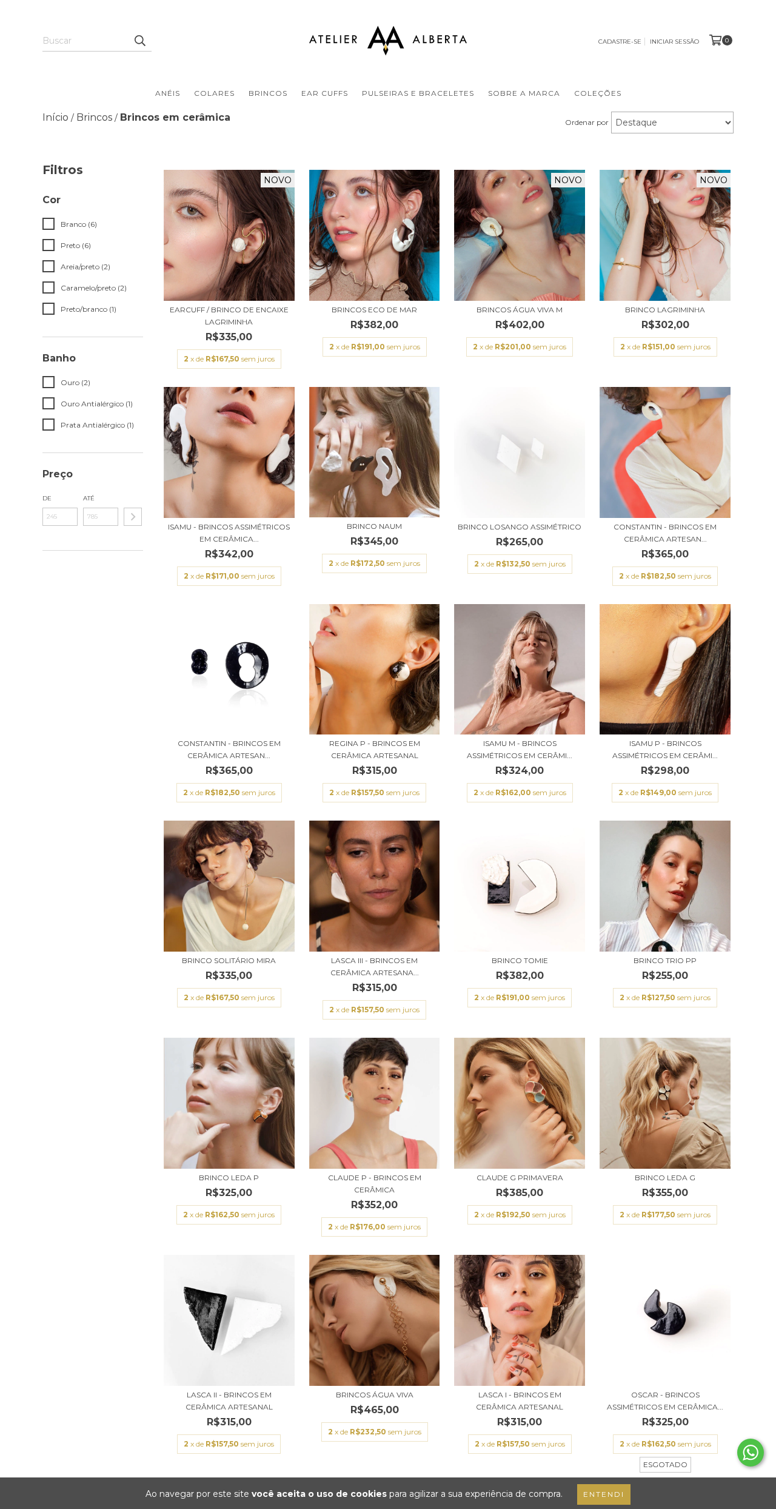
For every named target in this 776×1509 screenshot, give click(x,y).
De (47, 498)
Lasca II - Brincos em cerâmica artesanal (229, 1400)
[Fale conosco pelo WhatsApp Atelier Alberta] (750, 1453)
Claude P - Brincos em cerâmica (374, 1183)
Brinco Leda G (665, 1177)
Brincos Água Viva (374, 1394)
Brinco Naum (374, 526)
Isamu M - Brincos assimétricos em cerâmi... (519, 749)
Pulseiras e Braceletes (418, 93)
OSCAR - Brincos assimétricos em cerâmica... (665, 1400)
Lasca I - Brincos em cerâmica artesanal (519, 1400)
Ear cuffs (324, 93)
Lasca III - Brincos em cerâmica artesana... (374, 966)
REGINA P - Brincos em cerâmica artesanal (374, 749)
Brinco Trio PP (665, 960)
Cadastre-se (619, 41)
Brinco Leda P (229, 1177)
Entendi (603, 1494)
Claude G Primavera (520, 1177)
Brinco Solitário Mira (229, 960)
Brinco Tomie (520, 960)
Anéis (167, 93)
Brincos (268, 93)
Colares (214, 93)
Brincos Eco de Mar (374, 309)
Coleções (597, 93)
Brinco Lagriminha (665, 309)
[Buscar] (139, 41)
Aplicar (133, 517)
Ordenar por (587, 122)
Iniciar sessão (674, 41)
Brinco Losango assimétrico (519, 526)
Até (89, 498)
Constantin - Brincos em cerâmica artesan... (665, 532)
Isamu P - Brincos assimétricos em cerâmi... (665, 749)
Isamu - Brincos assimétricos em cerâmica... (229, 532)
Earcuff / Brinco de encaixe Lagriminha (229, 315)
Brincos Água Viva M (520, 309)
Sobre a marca (524, 93)
